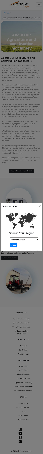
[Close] (39, 206)
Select (13, 245)
